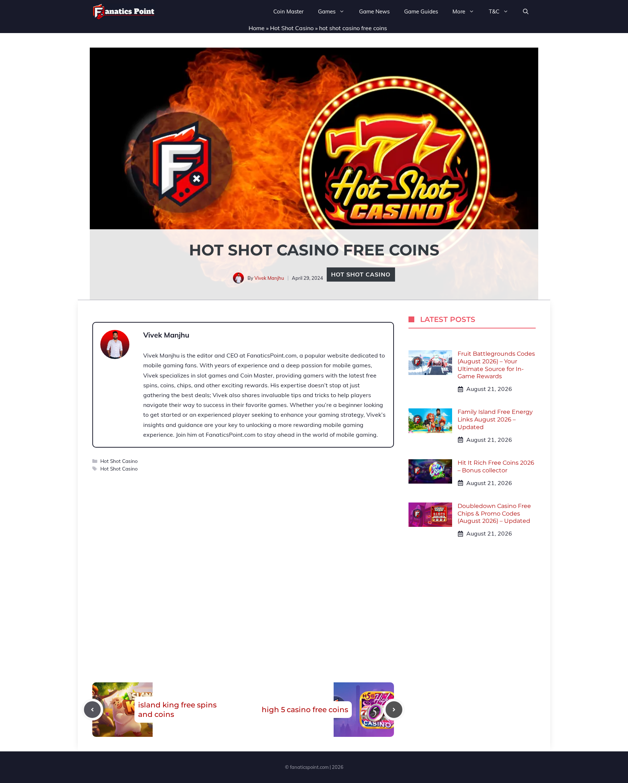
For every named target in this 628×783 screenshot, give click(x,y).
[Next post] (394, 710)
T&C (494, 11)
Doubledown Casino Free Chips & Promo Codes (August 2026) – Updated (494, 514)
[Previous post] (92, 710)
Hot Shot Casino (292, 28)
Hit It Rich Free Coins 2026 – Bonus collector (496, 466)
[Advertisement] (243, 562)
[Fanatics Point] (123, 11)
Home (257, 28)
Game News (374, 11)
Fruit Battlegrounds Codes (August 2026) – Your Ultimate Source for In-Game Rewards (496, 365)
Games (326, 11)
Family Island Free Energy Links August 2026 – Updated (495, 419)
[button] (526, 11)
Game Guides (421, 11)
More (458, 11)
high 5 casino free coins (305, 709)
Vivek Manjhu (269, 278)
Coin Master (288, 11)
